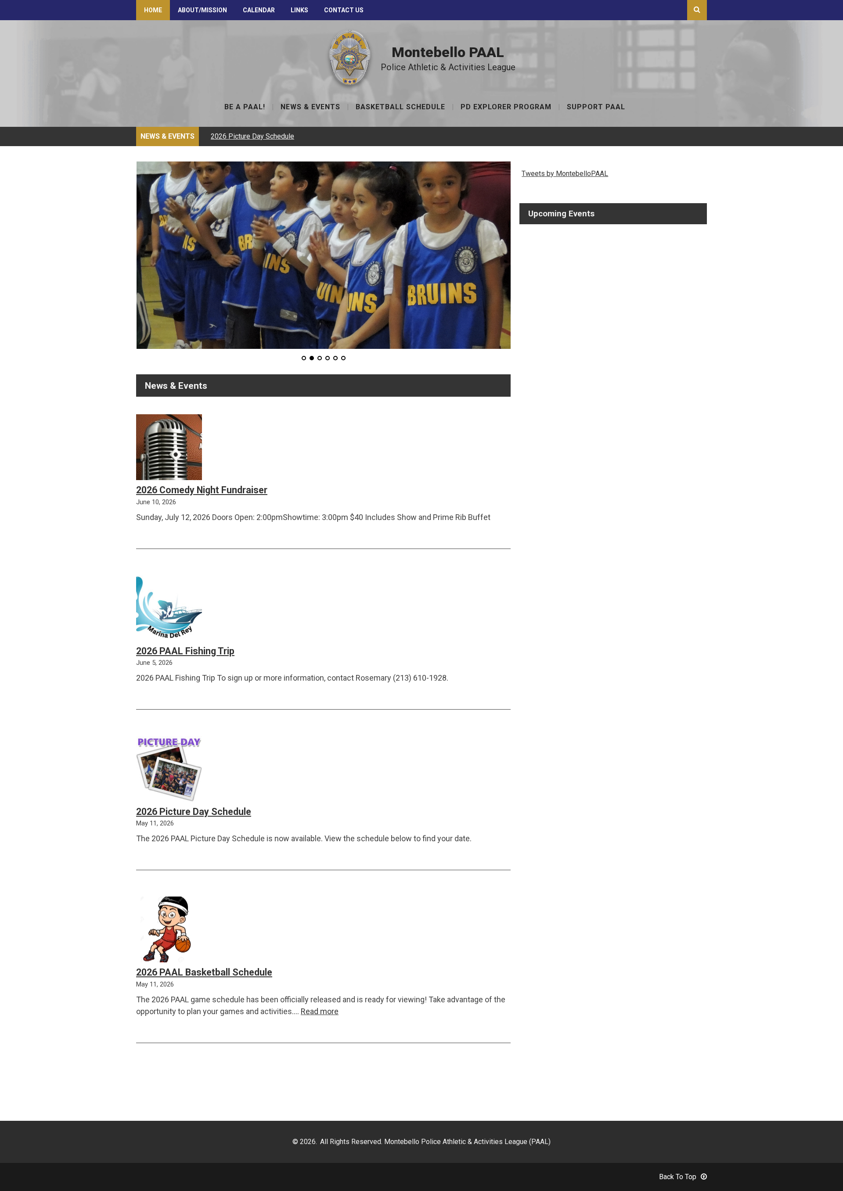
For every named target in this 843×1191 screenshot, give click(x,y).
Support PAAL (596, 107)
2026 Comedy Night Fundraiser (201, 489)
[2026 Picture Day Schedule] (169, 770)
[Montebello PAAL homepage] (350, 83)
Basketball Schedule (400, 107)
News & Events (310, 107)
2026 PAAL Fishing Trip (185, 651)
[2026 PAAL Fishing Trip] (169, 609)
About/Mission (202, 10)
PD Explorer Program (506, 107)
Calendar (259, 10)
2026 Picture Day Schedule (252, 136)
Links (299, 10)
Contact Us (344, 10)
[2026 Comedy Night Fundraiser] (169, 448)
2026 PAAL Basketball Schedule (204, 972)
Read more (320, 1011)
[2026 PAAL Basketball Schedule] (167, 931)
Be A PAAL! (244, 107)
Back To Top (677, 1177)
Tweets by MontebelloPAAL (565, 173)
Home (153, 10)
